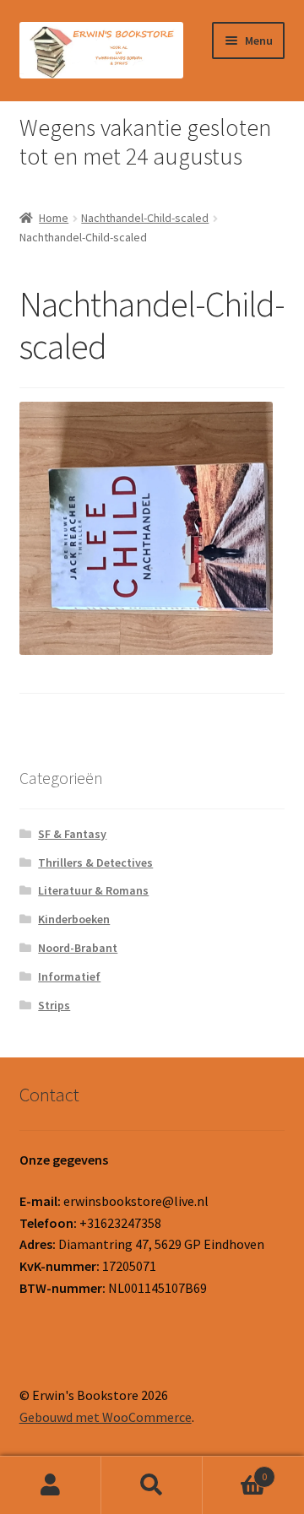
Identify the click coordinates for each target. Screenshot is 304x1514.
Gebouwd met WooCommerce (105, 1417)
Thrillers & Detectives (95, 862)
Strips (54, 1005)
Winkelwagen (235, 1470)
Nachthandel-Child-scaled (145, 217)
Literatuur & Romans (93, 890)
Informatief (69, 976)
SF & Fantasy (72, 833)
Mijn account (50, 1485)
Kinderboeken (74, 919)
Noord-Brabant (77, 947)
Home (53, 217)
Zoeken (152, 1485)
